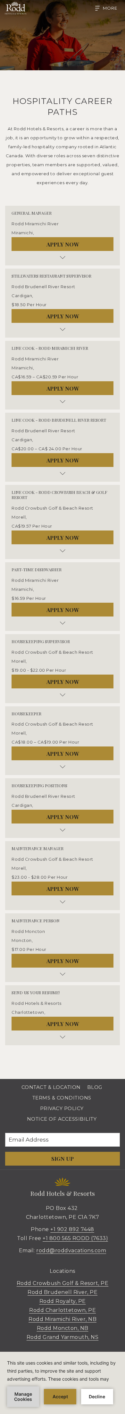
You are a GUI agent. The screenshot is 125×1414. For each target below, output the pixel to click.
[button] (62, 224)
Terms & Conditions (61, 1098)
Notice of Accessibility (62, 1119)
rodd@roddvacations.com (71, 1250)
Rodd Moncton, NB (62, 1328)
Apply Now (62, 244)
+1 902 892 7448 (72, 1229)
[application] (62, 1383)
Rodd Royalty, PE (62, 1301)
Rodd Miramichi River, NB (62, 1319)
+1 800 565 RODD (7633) (75, 1238)
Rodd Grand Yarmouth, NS (63, 1337)
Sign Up (62, 1158)
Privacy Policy (62, 1108)
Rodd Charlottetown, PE (62, 1310)
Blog (94, 1087)
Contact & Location (51, 1087)
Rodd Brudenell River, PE (62, 1292)
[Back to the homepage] (15, 8)
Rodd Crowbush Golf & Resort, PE (63, 1283)
